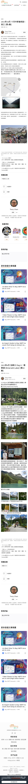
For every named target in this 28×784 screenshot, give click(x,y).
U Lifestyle (6, 766)
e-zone (16, 768)
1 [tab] (11, 10)
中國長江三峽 (5, 179)
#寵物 (5, 758)
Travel (11, 766)
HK (15, 766)
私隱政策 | (22, 770)
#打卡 (13, 758)
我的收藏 (16, 749)
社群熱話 (16, 5)
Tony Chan (8, 31)
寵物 (23, 164)
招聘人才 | (11, 772)
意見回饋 (23, 739)
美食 (16, 164)
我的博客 (13, 751)
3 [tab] (15, 10)
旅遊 (2, 19)
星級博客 (17, 739)
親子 (19, 164)
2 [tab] (13, 10)
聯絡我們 (16, 772)
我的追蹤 (22, 749)
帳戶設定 (10, 749)
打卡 (9, 164)
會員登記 (24, 2)
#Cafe (22, 758)
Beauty (19, 766)
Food (23, 766)
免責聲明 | (11, 770)
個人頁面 (4, 749)
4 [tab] (17, 10)
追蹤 (24, 32)
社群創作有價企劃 (6, 5)
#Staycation (12, 760)
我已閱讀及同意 (14, 782)
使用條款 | (16, 770)
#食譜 (18, 758)
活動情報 (8, 165)
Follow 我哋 (5, 170)
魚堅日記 (6, 237)
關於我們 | (6, 770)
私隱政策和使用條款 (15, 778)
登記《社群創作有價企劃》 (17, 159)
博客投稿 (13, 742)
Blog (12, 768)
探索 (2, 739)
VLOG (6, 739)
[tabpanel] (14, 9)
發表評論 (5, 254)
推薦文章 (11, 739)
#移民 (18, 760)
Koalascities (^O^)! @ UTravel (16, 237)
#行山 (9, 758)
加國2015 (4, 566)
